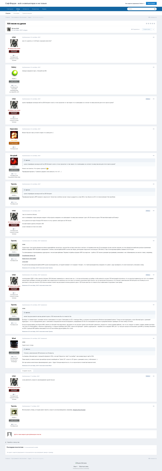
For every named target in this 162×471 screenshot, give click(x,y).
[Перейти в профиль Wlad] (14, 344)
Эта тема (148, 9)
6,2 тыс (14, 202)
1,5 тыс (15, 173)
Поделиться (135, 29)
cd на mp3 (25, 261)
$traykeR (13, 155)
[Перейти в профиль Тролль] (14, 190)
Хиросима (14, 129)
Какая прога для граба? (29, 258)
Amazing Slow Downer (79, 410)
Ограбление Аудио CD (28, 255)
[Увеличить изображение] (47, 168)
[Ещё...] (153, 37)
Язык (75, 466)
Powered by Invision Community (81, 468)
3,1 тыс (15, 85)
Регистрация (151, 3)
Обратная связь (83, 466)
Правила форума (27, 13)
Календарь (16, 13)
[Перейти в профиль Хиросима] (14, 135)
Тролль (14, 184)
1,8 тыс (15, 356)
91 (14, 55)
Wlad (14, 338)
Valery (13, 67)
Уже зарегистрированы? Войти (134, 3)
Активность (26, 9)
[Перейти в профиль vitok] (9, 29)
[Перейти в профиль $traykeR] (14, 161)
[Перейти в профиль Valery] (14, 73)
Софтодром (10, 9)
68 (15, 147)
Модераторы (35, 9)
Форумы (8, 13)
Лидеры (44, 9)
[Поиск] (155, 9)
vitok (17, 28)
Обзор (18, 9)
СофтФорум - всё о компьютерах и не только (26, 3)
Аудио (26, 30)
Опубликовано (31, 37)
